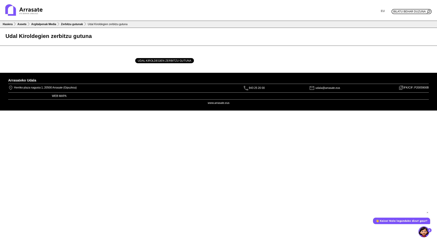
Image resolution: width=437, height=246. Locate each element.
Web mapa (59, 95)
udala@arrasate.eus (327, 87)
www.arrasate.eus (218, 102)
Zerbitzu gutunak (72, 24)
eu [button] (383, 11)
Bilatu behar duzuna (409, 11)
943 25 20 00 (257, 87)
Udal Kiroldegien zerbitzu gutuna (164, 60)
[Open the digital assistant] (423, 231)
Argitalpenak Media (43, 24)
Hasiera (8, 24)
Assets (21, 24)
